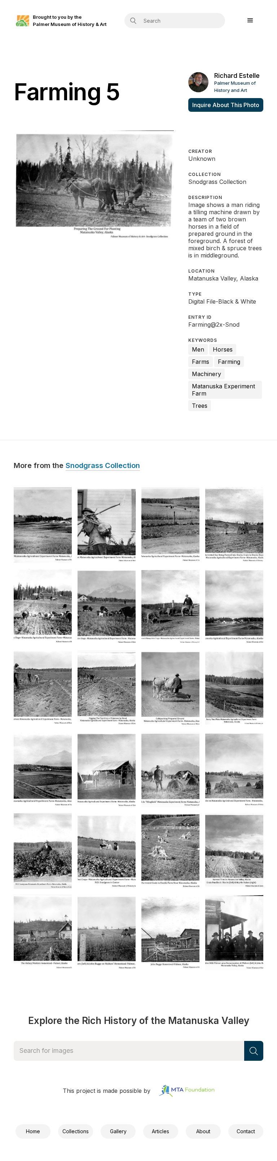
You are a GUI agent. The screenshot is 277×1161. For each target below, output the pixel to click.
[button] (250, 20)
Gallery (118, 1131)
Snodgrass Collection (103, 466)
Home (33, 1131)
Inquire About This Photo (225, 105)
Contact (246, 1131)
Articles (160, 1131)
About (203, 1131)
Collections (75, 1131)
